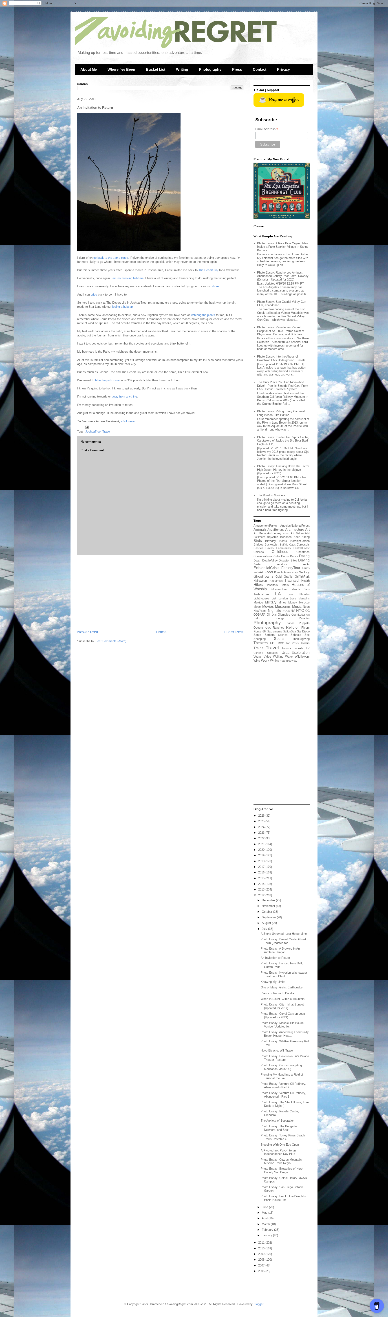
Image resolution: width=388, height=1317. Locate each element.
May (265, 1212)
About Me (88, 69)
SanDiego (303, 631)
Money (292, 602)
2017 (261, 866)
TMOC (280, 643)
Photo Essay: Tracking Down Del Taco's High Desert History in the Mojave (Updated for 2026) (283, 469)
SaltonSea (289, 631)
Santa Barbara (264, 634)
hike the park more (107, 380)
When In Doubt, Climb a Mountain (282, 999)
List (273, 598)
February (268, 1229)
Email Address (266, 129)
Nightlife (274, 610)
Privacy (283, 69)
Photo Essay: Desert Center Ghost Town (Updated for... (283, 941)
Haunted (292, 580)
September (269, 917)
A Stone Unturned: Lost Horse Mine (284, 933)
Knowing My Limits (273, 981)
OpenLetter (298, 614)
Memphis (304, 598)
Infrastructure (279, 589)
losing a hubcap (122, 306)
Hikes (258, 585)
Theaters (261, 643)
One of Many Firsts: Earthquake (281, 987)
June (265, 1207)
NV (293, 610)
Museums (283, 606)
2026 (261, 815)
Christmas (303, 552)
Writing (182, 69)
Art (307, 529)
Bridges (258, 544)
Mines (282, 602)
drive (215, 286)
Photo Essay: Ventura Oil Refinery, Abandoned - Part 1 (283, 1094)
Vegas (258, 656)
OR (308, 615)
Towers (305, 643)
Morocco (304, 602)
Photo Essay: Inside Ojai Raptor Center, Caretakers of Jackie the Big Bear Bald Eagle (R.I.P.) (283, 440)
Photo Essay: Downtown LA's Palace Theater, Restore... (285, 1057)
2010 (261, 1248)
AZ (292, 533)
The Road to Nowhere (271, 495)
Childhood (280, 552)
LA (278, 593)
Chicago (259, 551)
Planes (290, 623)
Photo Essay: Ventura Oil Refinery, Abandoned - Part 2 (283, 1085)
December (269, 900)
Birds (258, 541)
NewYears (260, 610)
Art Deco (260, 533)
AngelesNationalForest (295, 525)
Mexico (258, 602)
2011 (261, 1242)
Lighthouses (261, 598)
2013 (261, 889)
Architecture (294, 529)
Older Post (233, 632)
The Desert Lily (208, 270)
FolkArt (258, 572)
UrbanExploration (296, 652)
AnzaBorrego (275, 529)
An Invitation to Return (275, 957)
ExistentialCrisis (266, 568)
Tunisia (286, 648)
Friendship (291, 572)
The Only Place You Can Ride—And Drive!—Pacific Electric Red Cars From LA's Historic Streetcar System (282, 385)
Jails (307, 589)
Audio (286, 533)
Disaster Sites (288, 560)
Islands (295, 589)
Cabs (292, 544)
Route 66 (260, 631)
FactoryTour (290, 568)
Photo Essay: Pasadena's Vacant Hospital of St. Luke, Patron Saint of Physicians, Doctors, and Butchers (280, 331)
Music (297, 606)
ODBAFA (259, 614)
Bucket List (155, 69)
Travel (106, 431)
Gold (279, 576)
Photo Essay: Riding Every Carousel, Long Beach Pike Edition (281, 413)
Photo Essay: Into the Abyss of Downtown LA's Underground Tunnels (281, 358)
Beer (296, 537)
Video (267, 656)
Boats (283, 541)
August (267, 923)
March (266, 1224)
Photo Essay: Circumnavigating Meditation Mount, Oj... (281, 1067)
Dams (285, 556)
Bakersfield (303, 533)
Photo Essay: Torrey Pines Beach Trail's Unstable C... (283, 1137)
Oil (268, 614)
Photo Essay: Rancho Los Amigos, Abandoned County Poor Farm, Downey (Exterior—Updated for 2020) (283, 276)
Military (270, 602)
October (267, 911)
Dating (304, 556)
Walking (278, 656)
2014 (261, 884)
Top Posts (292, 643)
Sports (279, 639)
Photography (210, 69)
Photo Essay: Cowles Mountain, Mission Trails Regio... (281, 1161)
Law (290, 594)
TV (308, 648)
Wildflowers (302, 656)
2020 (261, 849)
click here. (128, 421)
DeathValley (270, 560)
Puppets (304, 623)
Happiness (276, 580)
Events (305, 564)
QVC (268, 627)
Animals (260, 529)
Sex (307, 634)
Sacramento (274, 631)
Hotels (284, 585)
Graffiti (288, 576)
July (265, 928)
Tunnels (298, 648)
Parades (304, 618)
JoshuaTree (93, 431)
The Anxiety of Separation (277, 1120)
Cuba (276, 556)
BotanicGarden (300, 541)
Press (237, 69)
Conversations (263, 556)
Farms (306, 568)
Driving (304, 560)
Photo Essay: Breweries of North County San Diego (282, 1170)
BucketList (271, 544)
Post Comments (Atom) (110, 641)
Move (257, 606)
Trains (258, 648)
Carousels (303, 544)
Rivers (305, 627)
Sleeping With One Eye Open (280, 1144)
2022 (261, 838)
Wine (257, 660)
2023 (261, 832)
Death (257, 560)
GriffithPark (302, 576)
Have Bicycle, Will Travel (277, 1050)
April (265, 1218)
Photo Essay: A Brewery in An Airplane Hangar (280, 950)
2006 (261, 1271)
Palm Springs (269, 618)
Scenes (282, 634)
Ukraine (258, 652)
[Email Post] (86, 427)
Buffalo (284, 544)
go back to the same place (110, 257)
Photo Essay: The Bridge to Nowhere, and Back (279, 1128)
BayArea (272, 537)
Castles (258, 548)
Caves (269, 548)
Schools (296, 634)
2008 (261, 1259)
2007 (261, 1265)
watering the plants (203, 315)
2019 (261, 855)
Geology (304, 572)
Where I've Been (121, 69)
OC (307, 610)
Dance (294, 556)
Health (305, 580)
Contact (259, 69)
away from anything (124, 396)
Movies (268, 606)
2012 (261, 895)
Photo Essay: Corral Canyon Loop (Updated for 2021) (283, 1015)
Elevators (281, 564)
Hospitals (272, 585)
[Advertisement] (160, 592)
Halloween (260, 580)
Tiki (272, 643)
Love (293, 598)
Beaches (286, 537)
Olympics (284, 614)
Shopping (260, 639)
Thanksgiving (301, 639)
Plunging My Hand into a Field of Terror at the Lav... (282, 1076)
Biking (306, 537)
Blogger (258, 1304)
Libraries (304, 594)
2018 (261, 861)
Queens (259, 627)
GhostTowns (263, 576)
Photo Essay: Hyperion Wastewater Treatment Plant (284, 974)
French (278, 572)
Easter (257, 564)
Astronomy (274, 533)
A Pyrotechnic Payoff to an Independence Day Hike (278, 1152)
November (269, 906)
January (267, 1235)
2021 (261, 844)
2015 (261, 878)
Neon (306, 606)
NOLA (286, 610)
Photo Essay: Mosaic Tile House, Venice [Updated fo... (282, 1024)
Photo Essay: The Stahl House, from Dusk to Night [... (285, 1103)
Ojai (274, 614)
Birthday (270, 541)
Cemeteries (283, 548)
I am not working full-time (127, 278)
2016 (261, 872)
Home (161, 632)
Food (269, 572)
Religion (293, 627)
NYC (300, 610)
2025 (261, 821)
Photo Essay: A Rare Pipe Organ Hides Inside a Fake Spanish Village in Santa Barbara (282, 247)
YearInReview (288, 660)
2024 (261, 827)
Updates (272, 652)
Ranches (278, 627)
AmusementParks (265, 525)
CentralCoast (301, 548)
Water (289, 656)
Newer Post (87, 632)
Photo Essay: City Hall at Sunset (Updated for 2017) (282, 1006)
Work (265, 660)
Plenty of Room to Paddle (277, 993)
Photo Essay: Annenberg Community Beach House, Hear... (285, 1033)
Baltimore (259, 536)
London (283, 598)
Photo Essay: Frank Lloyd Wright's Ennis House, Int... (283, 1198)
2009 (261, 1254)
